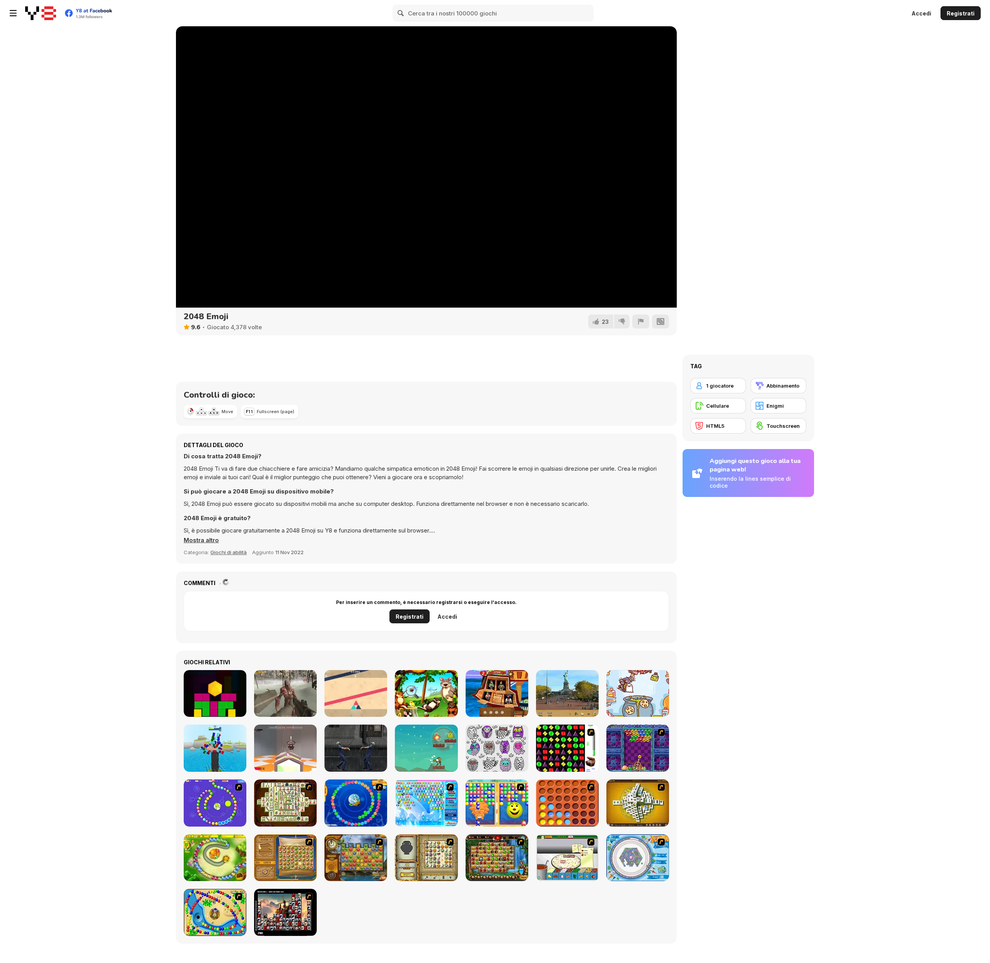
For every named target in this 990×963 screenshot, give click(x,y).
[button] (201, 540)
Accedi (921, 13)
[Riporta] (640, 321)
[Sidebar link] (13, 13)
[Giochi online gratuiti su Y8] (40, 13)
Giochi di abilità (228, 552)
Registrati (961, 13)
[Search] (401, 13)
